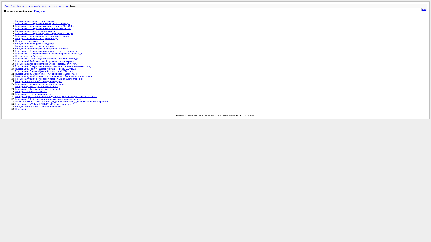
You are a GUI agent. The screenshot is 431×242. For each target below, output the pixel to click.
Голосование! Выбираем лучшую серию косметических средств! (48, 99)
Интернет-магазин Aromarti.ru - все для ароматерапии (45, 6)
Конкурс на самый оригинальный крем (34, 21)
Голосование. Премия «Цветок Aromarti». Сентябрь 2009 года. (47, 58)
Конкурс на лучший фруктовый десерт (35, 43)
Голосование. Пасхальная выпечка (33, 94)
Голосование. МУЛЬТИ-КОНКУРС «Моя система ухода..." (44, 104)
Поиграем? (20, 109)
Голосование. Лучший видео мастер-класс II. (38, 89)
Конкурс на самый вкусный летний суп (35, 31)
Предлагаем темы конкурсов (29, 41)
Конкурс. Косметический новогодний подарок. (38, 81)
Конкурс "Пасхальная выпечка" (31, 91)
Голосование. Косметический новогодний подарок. (41, 84)
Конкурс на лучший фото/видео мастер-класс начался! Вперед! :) (49, 79)
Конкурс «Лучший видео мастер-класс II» (36, 86)
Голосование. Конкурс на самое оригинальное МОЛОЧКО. (45, 26)
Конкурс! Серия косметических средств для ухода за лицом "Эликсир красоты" (56, 96)
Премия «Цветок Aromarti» (28, 56)
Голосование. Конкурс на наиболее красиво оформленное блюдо (48, 53)
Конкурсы (39, 11)
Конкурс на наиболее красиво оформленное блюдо (41, 48)
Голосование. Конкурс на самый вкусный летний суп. (42, 23)
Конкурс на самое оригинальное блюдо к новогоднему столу (46, 64)
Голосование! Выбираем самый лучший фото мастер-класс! (46, 61)
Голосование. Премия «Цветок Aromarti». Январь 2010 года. (45, 69)
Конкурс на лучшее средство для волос (35, 46)
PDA (424, 10)
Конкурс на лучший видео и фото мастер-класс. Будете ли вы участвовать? (54, 76)
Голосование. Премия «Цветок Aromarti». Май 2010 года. (44, 71)
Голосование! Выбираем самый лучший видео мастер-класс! (46, 74)
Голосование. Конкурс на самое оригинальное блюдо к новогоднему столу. (53, 66)
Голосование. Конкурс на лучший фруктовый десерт (42, 36)
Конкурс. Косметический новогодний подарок (38, 106)
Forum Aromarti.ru (12, 6)
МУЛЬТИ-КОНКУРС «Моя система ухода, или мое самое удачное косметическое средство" (62, 101)
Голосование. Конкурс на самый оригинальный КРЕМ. (43, 28)
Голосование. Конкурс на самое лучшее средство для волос (46, 51)
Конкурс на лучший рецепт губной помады (36, 38)
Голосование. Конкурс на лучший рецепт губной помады (44, 33)
